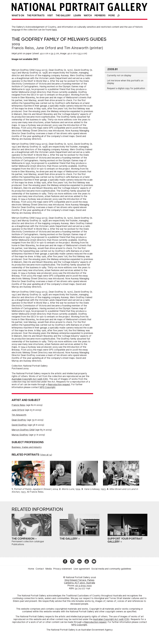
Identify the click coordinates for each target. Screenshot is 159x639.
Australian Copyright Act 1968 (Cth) (30, 379)
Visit (50, 15)
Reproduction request (59, 384)
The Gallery (63, 15)
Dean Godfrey (19, 420)
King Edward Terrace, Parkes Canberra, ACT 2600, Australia (79, 581)
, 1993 (95, 489)
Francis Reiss (23, 48)
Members (100, 15)
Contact (40, 568)
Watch (88, 15)
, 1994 (71, 489)
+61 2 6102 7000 (83, 585)
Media (48, 568)
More (111, 15)
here (54, 29)
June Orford (46, 48)
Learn (77, 15)
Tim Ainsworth (76, 48)
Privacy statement (62, 568)
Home (31, 568)
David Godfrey (19, 425)
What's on (18, 15)
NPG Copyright (47, 387)
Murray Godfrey (20, 434)
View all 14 (46, 454)
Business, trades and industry (27, 447)
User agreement (81, 568)
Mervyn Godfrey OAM (23, 429)
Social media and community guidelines (111, 568)
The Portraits (35, 15)
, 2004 (36, 489)
